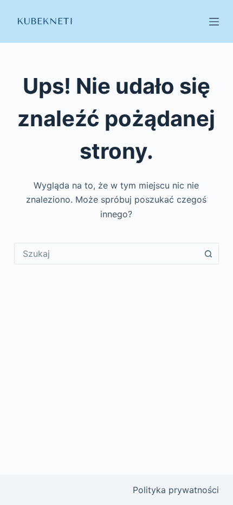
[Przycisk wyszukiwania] (208, 253)
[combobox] (106, 253)
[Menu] (214, 22)
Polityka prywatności (176, 489)
